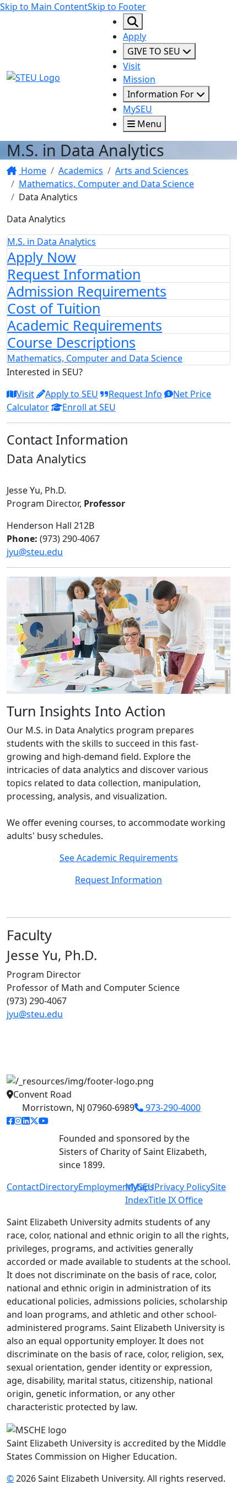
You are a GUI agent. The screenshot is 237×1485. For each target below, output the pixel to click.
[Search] (133, 21)
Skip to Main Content (44, 7)
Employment (104, 1187)
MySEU (137, 109)
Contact (23, 1187)
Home (32, 171)
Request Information (74, 274)
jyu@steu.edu (35, 552)
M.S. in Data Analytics (51, 241)
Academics (80, 171)
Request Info (135, 394)
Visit (132, 66)
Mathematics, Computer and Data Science (106, 184)
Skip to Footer (117, 7)
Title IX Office (175, 1200)
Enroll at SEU (89, 407)
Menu (148, 124)
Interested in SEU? (45, 372)
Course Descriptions (71, 342)
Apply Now (41, 257)
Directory (58, 1187)
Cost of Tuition (53, 308)
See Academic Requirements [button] (119, 858)
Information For (161, 94)
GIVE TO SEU (154, 51)
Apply (134, 36)
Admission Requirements (86, 291)
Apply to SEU (71, 394)
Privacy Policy (182, 1187)
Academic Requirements (84, 325)
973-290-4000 (172, 1108)
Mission (139, 79)
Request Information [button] (118, 880)
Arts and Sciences (151, 171)
